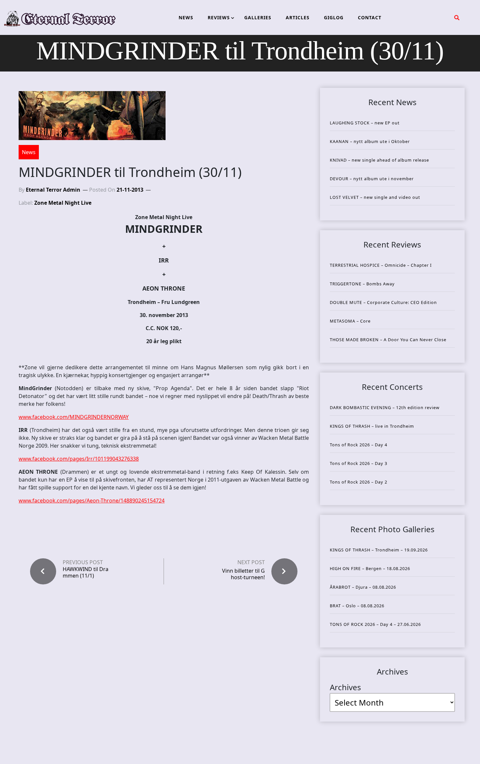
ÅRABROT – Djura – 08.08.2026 (363, 587)
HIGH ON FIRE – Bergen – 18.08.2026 (370, 568)
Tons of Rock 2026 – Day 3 (358, 463)
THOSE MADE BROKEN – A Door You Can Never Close (388, 339)
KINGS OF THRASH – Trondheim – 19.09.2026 (379, 550)
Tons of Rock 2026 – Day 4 (358, 445)
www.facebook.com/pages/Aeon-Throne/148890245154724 (92, 500)
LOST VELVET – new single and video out (375, 197)
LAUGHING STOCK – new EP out (365, 123)
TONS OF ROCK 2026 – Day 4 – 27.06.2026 (375, 624)
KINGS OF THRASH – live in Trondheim (372, 426)
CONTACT (369, 17)
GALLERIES (257, 17)
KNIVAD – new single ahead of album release (379, 160)
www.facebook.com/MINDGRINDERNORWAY (74, 417)
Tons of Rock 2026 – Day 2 (358, 482)
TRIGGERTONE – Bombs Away (362, 284)
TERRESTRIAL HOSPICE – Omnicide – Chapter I (381, 265)
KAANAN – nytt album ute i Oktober (370, 141)
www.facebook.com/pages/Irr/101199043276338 (79, 458)
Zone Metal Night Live (62, 202)
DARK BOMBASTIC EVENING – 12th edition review (385, 407)
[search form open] (456, 17)
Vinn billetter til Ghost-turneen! (243, 574)
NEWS (186, 17)
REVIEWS (219, 17)
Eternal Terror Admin (53, 189)
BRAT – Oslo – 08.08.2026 (357, 606)
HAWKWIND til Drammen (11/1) (85, 572)
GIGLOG (334, 17)
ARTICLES (298, 17)
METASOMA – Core (350, 321)
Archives (345, 687)
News (29, 152)
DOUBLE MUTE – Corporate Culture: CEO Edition (383, 302)
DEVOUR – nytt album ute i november (372, 179)
